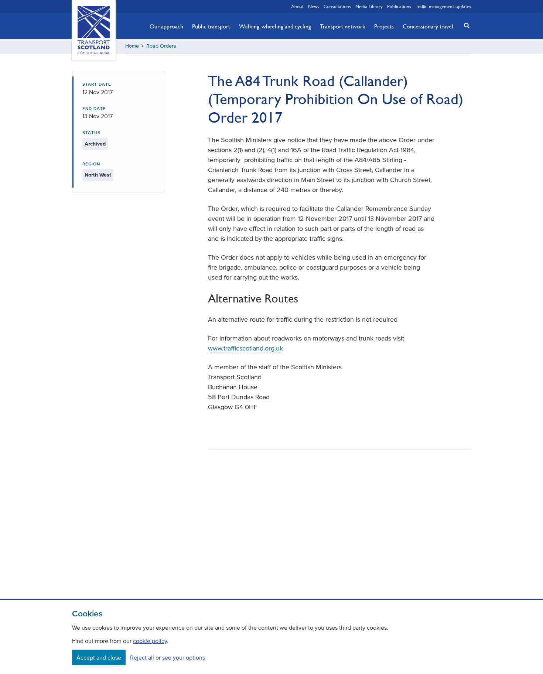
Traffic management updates (443, 6)
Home (132, 46)
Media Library (369, 6)
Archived (95, 144)
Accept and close (98, 657)
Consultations (337, 6)
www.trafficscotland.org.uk (245, 348)
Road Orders (161, 46)
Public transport (211, 26)
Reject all (142, 657)
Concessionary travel (428, 26)
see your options (183, 657)
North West (98, 175)
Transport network (342, 26)
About (297, 6)
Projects (384, 26)
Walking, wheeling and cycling (275, 26)
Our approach (166, 26)
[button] (464, 25)
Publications (399, 6)
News (313, 6)
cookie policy (150, 640)
